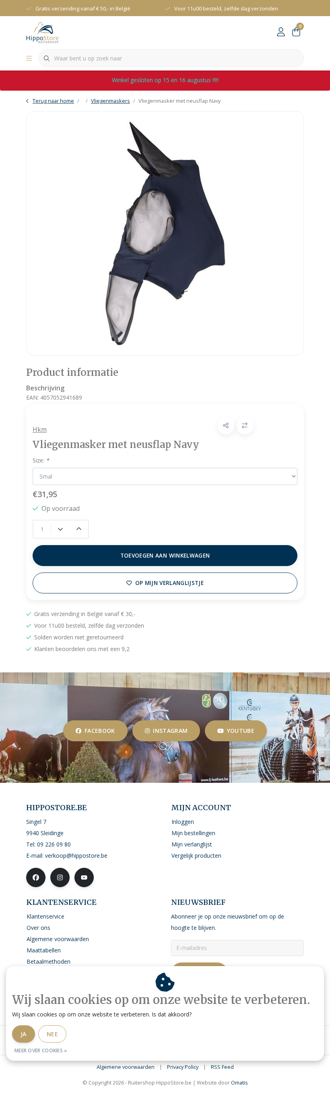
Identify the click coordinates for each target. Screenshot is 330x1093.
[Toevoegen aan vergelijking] (245, 425)
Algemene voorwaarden (126, 1066)
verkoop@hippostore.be (76, 855)
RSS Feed (222, 1066)
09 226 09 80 (54, 844)
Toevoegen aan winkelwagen (165, 555)
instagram (170, 730)
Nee (52, 1034)
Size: (41, 460)
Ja (24, 1034)
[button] (226, 425)
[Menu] (29, 58)
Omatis (239, 1082)
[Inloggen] (281, 32)
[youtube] (84, 877)
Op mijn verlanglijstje (169, 583)
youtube (240, 730)
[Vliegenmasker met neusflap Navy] (165, 233)
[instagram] (60, 877)
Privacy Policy (182, 1066)
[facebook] (35, 877)
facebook (100, 730)
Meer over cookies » (40, 1050)
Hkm (40, 429)
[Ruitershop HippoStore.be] (42, 31)
